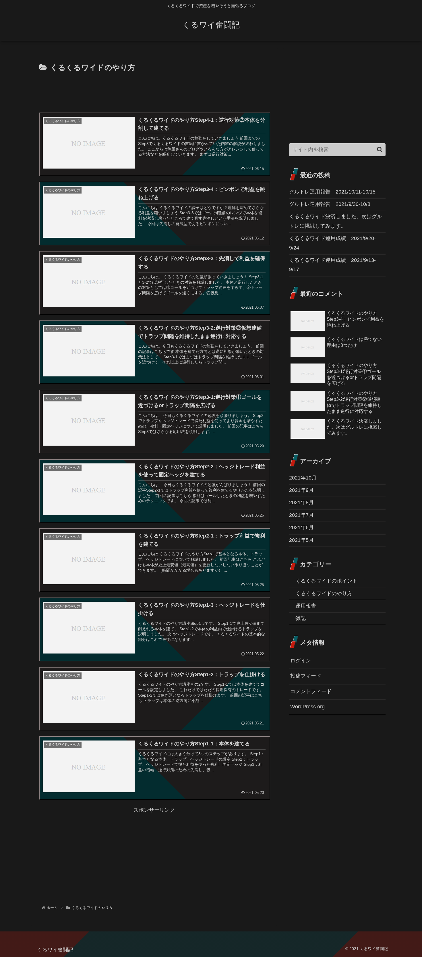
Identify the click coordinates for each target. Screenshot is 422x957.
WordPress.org (307, 706)
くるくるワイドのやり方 (323, 593)
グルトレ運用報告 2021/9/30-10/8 (329, 204)
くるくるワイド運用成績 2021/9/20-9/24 (332, 242)
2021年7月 (301, 515)
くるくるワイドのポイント (326, 581)
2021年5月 (301, 540)
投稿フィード (305, 676)
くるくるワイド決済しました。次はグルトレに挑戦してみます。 (335, 221)
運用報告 (305, 606)
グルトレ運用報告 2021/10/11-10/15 (332, 192)
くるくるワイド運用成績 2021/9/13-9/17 (332, 264)
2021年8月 (301, 502)
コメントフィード (311, 691)
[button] (380, 149)
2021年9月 (301, 490)
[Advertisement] (154, 90)
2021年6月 (301, 527)
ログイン (300, 661)
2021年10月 (303, 478)
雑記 (300, 618)
